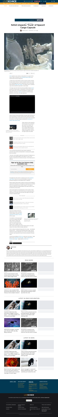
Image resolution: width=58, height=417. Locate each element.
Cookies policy (21, 407)
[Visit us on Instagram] (34, 1)
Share (11, 73)
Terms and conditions (46, 404)
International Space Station (26, 77)
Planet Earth (24, 3)
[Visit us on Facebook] (32, 1)
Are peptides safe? (36, 5)
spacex (11, 243)
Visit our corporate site (45, 397)
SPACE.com (21, 236)
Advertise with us (33, 407)
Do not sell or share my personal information (46, 410)
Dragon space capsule (19, 84)
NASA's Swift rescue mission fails (26, 5)
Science (20, 3)
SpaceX (20, 91)
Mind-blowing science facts (44, 388)
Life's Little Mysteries (21, 383)
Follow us (29, 73)
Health (16, 3)
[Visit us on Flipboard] (37, 1)
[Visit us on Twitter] (33, 1)
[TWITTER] (11, 248)
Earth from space (20, 384)
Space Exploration (30, 23)
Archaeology (12, 3)
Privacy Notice (12, 172)
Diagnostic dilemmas (21, 385)
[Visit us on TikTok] (39, 1)
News (37, 30)
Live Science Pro (51, 5)
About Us (32, 404)
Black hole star (44, 5)
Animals (7, 3)
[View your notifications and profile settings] (52, 1)
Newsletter (33, 73)
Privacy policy (9, 407)
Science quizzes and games (44, 383)
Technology (32, 3)
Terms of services (20, 171)
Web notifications (45, 407)
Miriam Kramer (25, 30)
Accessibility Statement (11, 404)
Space (29, 3)
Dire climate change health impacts (14, 5)
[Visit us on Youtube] (36, 1)
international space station (17, 243)
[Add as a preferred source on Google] (29, 400)
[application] (22, 104)
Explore (37, 3)
